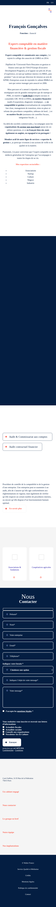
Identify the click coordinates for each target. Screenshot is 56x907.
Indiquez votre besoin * (13, 664)
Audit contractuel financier (23, 446)
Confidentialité (8, 750)
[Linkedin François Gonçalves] (28, 38)
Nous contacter (9, 805)
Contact (28, 894)
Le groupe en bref (10, 819)
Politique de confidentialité (28, 888)
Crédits (28, 876)
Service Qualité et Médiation (27, 869)
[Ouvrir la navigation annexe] (4, 2)
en (52, 3)
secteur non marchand (29, 127)
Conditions (19, 750)
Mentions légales (28, 882)
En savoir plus (15, 508)
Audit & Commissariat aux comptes (28, 436)
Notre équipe (8, 832)
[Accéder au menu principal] (50, 10)
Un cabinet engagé (11, 792)
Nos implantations (11, 846)
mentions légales (24, 711)
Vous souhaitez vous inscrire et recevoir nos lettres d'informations (25, 723)
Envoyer (13, 742)
